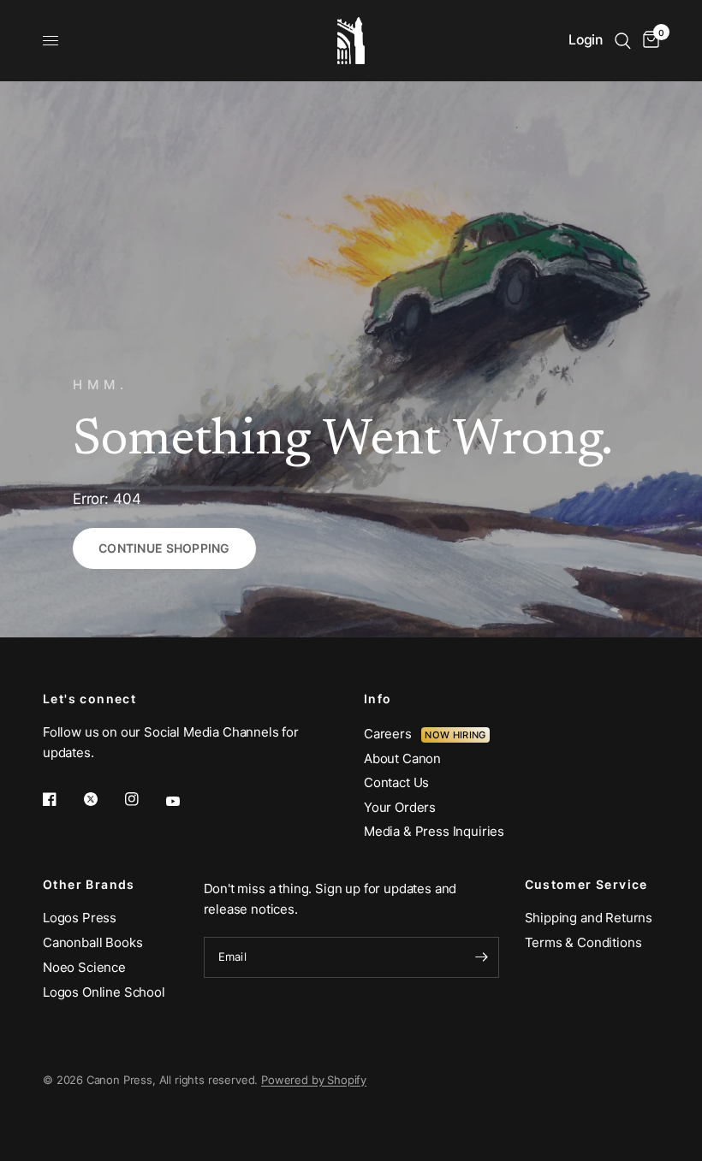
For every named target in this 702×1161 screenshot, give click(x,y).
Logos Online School (104, 992)
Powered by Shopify (313, 1080)
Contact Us (396, 782)
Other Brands (89, 885)
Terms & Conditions (583, 942)
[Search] (623, 40)
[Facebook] (61, 799)
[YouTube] (185, 801)
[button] (164, 548)
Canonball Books (92, 942)
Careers (392, 734)
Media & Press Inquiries (434, 831)
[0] (648, 40)
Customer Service (586, 885)
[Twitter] (103, 799)
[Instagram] (144, 799)
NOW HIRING (455, 735)
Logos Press (79, 917)
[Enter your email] (482, 957)
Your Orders (400, 807)
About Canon (402, 758)
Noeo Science (84, 967)
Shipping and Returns (589, 917)
